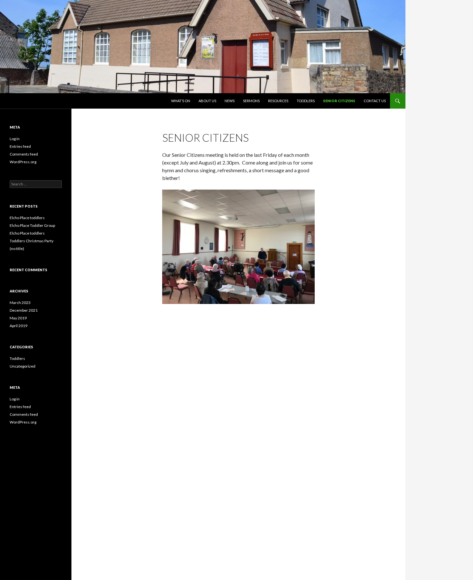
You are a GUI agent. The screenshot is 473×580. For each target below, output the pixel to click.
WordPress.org (23, 161)
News (230, 101)
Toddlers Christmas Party (31, 240)
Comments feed (24, 154)
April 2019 (18, 325)
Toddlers (306, 101)
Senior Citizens (339, 101)
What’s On (180, 101)
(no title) (17, 248)
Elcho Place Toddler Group (32, 225)
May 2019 (18, 318)
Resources (278, 101)
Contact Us (375, 101)
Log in (15, 138)
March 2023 (20, 302)
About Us (207, 101)
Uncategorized (22, 366)
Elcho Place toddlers (27, 217)
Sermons (251, 101)
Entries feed (20, 146)
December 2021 (24, 310)
